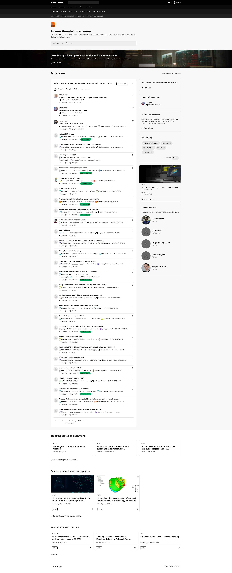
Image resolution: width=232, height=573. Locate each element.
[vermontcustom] (56, 169)
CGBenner (149, 103)
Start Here (147, 88)
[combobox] (83, 2)
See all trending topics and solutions (65, 460)
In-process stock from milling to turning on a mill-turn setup (80, 326)
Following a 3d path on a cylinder (70, 357)
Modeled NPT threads (66, 134)
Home (52, 16)
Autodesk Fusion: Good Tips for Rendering (159, 536)
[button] (133, 134)
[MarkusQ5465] (56, 390)
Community (55, 11)
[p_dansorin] (56, 221)
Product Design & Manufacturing (65, 16)
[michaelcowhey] (56, 242)
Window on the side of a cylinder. (70, 178)
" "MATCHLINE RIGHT (149, 143)
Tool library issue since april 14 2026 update (74, 389)
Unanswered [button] (85, 89)
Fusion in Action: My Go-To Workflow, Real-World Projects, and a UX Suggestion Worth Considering (158, 447)
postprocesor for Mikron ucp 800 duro (72, 220)
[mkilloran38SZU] (56, 252)
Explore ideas (148, 128)
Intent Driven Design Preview (69, 124)
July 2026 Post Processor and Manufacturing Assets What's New (81, 97)
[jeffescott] (56, 200)
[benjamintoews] (56, 135)
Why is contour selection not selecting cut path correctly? (79, 144)
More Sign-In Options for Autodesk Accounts (69, 447)
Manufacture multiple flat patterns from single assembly (78, 209)
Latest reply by (92, 126)
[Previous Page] (55, 420)
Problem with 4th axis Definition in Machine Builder (77, 272)
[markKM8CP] (56, 190)
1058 (79, 420)
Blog (70, 11)
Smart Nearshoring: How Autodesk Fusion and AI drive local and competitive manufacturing (113, 447)
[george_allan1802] (56, 327)
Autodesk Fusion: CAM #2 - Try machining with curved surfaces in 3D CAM (71, 537)
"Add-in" (159, 148)
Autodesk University (99, 11)
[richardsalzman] (56, 338)
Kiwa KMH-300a (64, 230)
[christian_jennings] (56, 359)
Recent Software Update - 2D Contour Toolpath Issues (77, 306)
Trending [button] (61, 89)
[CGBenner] (56, 109)
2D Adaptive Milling (65, 189)
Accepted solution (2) (85, 173)
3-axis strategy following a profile (70, 316)
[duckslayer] (56, 231)
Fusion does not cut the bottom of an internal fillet (76, 261)
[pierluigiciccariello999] (56, 317)
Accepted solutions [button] (72, 89)
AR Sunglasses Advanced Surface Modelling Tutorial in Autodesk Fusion (113, 537)
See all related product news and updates (67, 516)
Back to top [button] (58, 567)
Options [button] (132, 83)
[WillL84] (56, 286)
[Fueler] (56, 179)
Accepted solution (85, 139)
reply (74, 150)
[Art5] (56, 379)
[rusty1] (56, 369)
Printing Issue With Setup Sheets (70, 378)
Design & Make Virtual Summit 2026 (71, 110)
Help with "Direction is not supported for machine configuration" (81, 241)
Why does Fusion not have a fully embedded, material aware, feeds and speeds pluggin (89, 399)
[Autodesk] (57, 2)
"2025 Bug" (165, 143)
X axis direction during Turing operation (73, 168)
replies (74, 129)
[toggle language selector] (169, 2)
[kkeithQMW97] (56, 263)
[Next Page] (83, 420)
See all (55, 554)
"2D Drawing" (147, 148)
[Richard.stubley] (56, 122)
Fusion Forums (81, 16)
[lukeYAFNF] (56, 411)
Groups (82, 11)
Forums (63, 11)
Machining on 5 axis (66, 155)
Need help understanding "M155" (70, 368)
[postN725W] (56, 296)
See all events (148, 199)
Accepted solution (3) (86, 183)
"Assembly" (146, 152)
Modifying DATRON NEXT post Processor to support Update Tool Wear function (86, 347)
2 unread (81, 129)
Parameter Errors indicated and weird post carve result (78, 199)
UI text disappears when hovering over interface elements (79, 409)
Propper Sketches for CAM (68, 337)
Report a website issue (171, 566)
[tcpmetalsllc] (56, 146)
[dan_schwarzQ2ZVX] (56, 273)
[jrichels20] (56, 400)
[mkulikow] (56, 307)
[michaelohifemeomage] (56, 156)
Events (76, 11)
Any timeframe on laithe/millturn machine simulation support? (80, 295)
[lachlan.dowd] (56, 211)
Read (54, 509)
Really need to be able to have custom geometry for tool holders (81, 285)
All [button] (55, 89)
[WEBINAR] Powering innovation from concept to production (159, 188)
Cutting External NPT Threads (69, 251)
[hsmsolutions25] (56, 348)
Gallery (89, 11)
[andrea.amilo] (56, 96)
